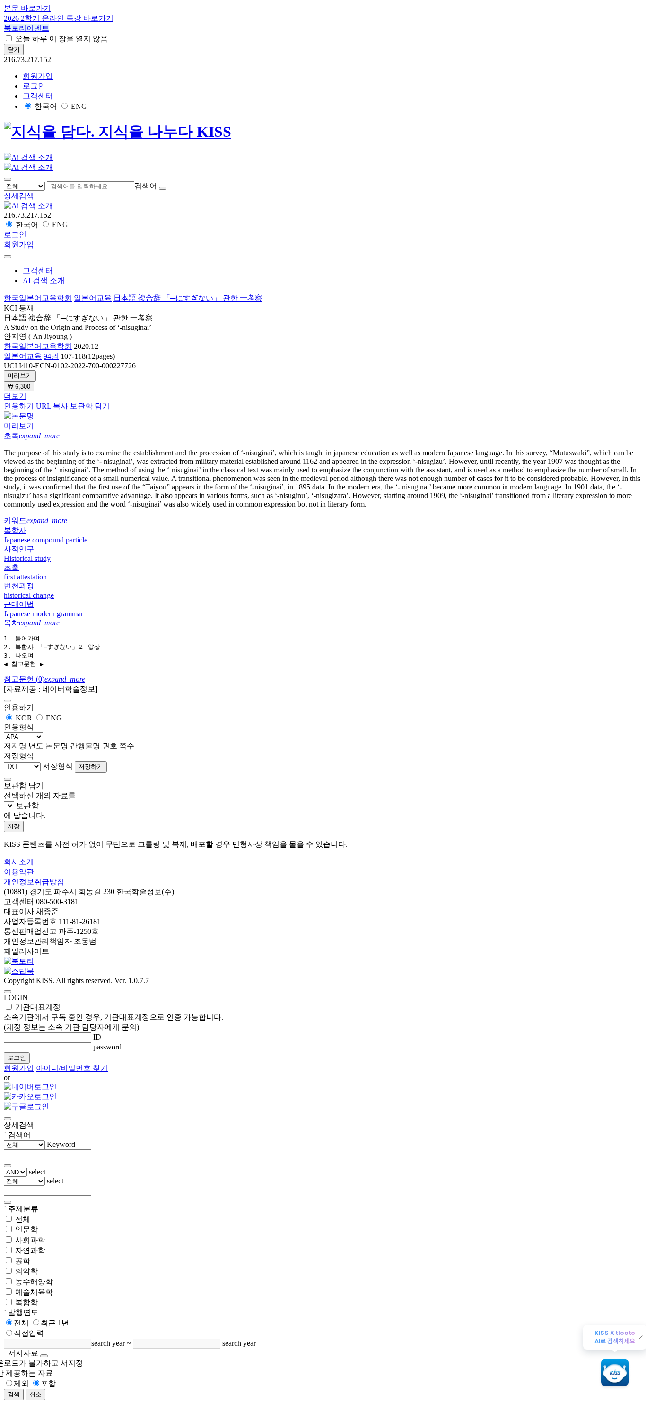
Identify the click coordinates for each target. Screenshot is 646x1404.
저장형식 (58, 766)
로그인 (17, 1057)
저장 (14, 826)
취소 (35, 1394)
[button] (19, 196)
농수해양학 (34, 1282)
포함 (48, 1383)
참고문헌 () (44, 679)
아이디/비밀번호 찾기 (72, 1068)
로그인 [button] (34, 86)
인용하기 (19, 406)
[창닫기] (7, 1118)
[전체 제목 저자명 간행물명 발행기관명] (25, 186)
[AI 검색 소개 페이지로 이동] (28, 206)
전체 (22, 1219)
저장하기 (91, 766)
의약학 (26, 1271)
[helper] (44, 1355)
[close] (7, 256)
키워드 (35, 520)
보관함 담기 (90, 406)
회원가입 (38, 76)
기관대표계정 (113, 1017)
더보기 (15, 396)
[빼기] (7, 1202)
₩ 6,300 (19, 386)
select (37, 1172)
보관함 (27, 805)
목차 (32, 623)
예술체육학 (34, 1292)
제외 (21, 1383)
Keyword (61, 1144)
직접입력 (29, 1333)
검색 (14, 1394)
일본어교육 (93, 298)
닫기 (14, 49)
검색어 (145, 186)
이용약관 (19, 872)
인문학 (26, 1230)
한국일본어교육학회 (38, 298)
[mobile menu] (7, 179)
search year (108, 1343)
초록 (32, 436)
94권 (51, 356)
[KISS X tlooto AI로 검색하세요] (614, 1373)
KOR (24, 718)
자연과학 (30, 1250)
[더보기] (7, 1165)
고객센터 (38, 96)
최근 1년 (55, 1323)
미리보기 (20, 375)
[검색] (162, 188)
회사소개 (19, 862)
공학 (22, 1261)
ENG (79, 106)
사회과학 (30, 1240)
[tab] (323, 436)
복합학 (26, 1302)
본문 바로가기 (27, 8)
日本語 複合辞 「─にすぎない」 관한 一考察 (187, 298)
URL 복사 (52, 406)
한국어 (46, 106)
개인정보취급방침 (34, 882)
